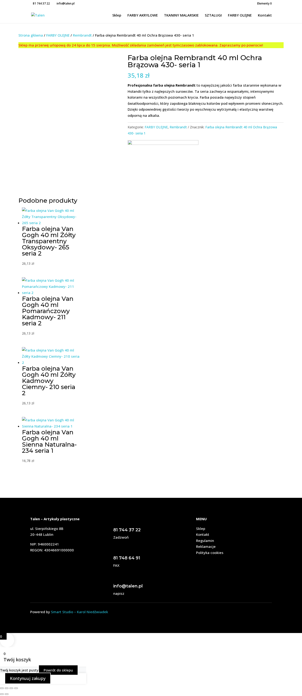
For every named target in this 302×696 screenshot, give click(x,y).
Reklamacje (206, 546)
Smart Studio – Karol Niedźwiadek (79, 611)
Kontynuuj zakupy (28, 678)
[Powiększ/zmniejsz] (2, 688)
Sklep (116, 15)
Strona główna (30, 35)
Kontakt (265, 15)
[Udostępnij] (11, 688)
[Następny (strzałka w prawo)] (6, 694)
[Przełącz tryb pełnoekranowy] (6, 688)
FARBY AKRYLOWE (142, 15)
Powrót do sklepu (58, 670)
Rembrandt (82, 35)
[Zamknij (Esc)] (16, 688)
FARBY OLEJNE (240, 15)
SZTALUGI (213, 15)
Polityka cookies (209, 552)
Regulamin (205, 540)
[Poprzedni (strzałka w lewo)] (2, 694)
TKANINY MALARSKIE (181, 15)
